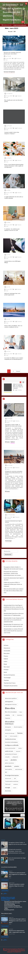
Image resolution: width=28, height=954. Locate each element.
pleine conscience (9, 763)
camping (7, 715)
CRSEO (13, 898)
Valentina (10, 93)
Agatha (9, 158)
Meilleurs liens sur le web (8, 897)
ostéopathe (7, 756)
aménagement (9, 701)
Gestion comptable (13, 736)
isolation (20, 748)
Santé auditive (8, 769)
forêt (6, 736)
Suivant (18, 371)
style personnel (8, 778)
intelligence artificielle (12, 745)
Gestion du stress (10, 739)
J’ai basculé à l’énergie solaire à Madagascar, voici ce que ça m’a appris (17, 920)
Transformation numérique (11, 781)
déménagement (8, 726)
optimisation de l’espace (11, 754)
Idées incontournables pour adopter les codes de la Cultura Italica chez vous (13, 590)
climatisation (19, 715)
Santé (5, 672)
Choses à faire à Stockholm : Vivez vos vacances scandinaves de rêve (13, 326)
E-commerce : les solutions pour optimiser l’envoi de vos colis (12, 229)
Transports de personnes (10, 685)
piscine (6, 760)
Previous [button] (6, 815)
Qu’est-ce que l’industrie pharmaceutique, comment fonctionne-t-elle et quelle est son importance (14, 166)
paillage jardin (15, 756)
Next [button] (22, 815)
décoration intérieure (9, 722)
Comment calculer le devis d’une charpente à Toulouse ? (11, 133)
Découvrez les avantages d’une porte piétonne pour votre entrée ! (12, 53)
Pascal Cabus (12, 514)
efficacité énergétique (18, 726)
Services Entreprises (9, 72)
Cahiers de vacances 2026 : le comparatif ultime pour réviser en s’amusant (18, 386)
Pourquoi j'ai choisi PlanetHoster (13, 901)
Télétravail (7, 784)
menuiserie (18, 751)
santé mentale (18, 769)
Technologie (8, 541)
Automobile (7, 650)
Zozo (9, 351)
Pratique (6, 669)
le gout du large (5, 900)
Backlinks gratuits (6, 898)
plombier (16, 766)
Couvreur (7, 718)
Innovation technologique (11, 742)
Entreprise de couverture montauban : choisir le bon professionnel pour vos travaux (14, 473)
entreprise (8, 730)
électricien (8, 790)
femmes (20, 733)
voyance (14, 787)
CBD (13, 715)
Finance (6, 656)
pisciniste (14, 760)
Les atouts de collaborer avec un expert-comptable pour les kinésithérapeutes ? (13, 358)
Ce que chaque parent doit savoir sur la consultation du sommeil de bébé (14, 619)
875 (5, 893)
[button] (22, 22)
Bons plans (7, 653)
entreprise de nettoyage (9, 733)
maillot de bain (9, 751)
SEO (6, 772)
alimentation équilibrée (11, 698)
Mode (5, 664)
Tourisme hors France (9, 683)
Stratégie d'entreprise (12, 775)
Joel (9, 287)
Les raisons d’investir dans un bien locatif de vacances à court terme (13, 630)
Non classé (7, 667)
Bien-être (10, 708)
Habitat (13, 442)
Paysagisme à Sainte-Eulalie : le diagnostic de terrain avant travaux (13, 425)
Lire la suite (5, 880)
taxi (15, 778)
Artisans (7, 442)
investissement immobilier (10, 748)
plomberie (8, 766)
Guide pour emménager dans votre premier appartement (12, 294)
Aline (9, 190)
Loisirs (5, 661)
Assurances (7, 648)
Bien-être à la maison (11, 712)
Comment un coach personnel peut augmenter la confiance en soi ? (17, 874)
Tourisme (6, 680)
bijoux (21, 712)
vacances (15, 784)
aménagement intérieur (11, 704)
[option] (14, 389)
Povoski (9, 56)
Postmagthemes (17, 951)
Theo (9, 254)
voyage (7, 787)
